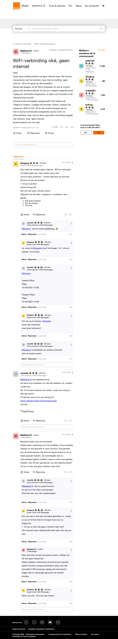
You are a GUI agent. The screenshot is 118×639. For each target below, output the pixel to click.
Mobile (25, 5)
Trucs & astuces (57, 5)
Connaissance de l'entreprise (60, 634)
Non (85, 132)
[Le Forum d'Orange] (16, 5)
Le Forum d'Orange (22, 44)
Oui (98, 132)
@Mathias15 (26, 379)
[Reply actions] (71, 224)
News (79, 5)
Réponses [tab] (19, 157)
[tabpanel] (43, 386)
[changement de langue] (103, 6)
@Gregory (26, 228)
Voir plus (101, 50)
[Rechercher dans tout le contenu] (101, 28)
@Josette (37, 248)
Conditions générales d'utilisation (41, 629)
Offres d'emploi (81, 634)
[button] (24, 234)
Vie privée (95, 634)
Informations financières (35, 634)
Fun (70, 5)
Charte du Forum (18, 629)
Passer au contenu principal (12, 2)
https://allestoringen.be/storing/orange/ (38, 400)
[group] (55, 127)
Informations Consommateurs (24, 636)
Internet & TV (38, 5)
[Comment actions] (73, 162)
